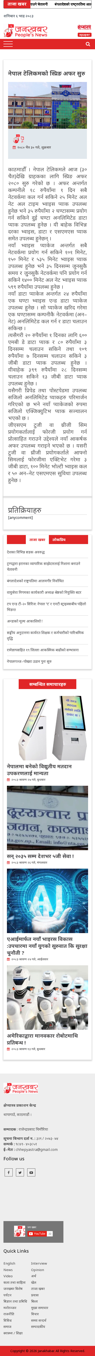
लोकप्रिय (59, 539)
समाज (7, 1326)
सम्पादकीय (38, 1326)
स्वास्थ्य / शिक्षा (13, 1333)
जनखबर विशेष (13, 1288)
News (8, 1269)
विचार (35, 1314)
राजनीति (8, 1314)
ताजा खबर (37, 539)
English (9, 1263)
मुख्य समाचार (39, 1307)
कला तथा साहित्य (14, 1282)
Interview (39, 1263)
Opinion (37, 1269)
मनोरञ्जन (9, 1307)
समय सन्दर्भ (38, 1320)
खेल (33, 1282)
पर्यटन (7, 1295)
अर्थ (33, 1276)
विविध (7, 1320)
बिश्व (34, 1301)
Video (8, 1276)
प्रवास (35, 1295)
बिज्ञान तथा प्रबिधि (15, 1301)
